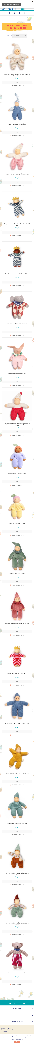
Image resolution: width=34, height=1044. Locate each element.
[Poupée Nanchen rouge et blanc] (17, 406)
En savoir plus (19, 1040)
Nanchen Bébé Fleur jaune (17, 523)
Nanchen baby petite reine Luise (17, 673)
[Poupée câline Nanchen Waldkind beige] (17, 856)
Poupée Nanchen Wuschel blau (17, 124)
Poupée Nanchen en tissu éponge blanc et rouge (17, 424)
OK (17, 1042)
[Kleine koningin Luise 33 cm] (17, 656)
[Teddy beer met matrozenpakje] (17, 956)
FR (22, 9)
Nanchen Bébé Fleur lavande (17, 473)
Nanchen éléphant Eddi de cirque (17, 324)
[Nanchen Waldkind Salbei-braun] (17, 906)
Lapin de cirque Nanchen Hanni (17, 374)
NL (18, 9)
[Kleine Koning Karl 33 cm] (17, 207)
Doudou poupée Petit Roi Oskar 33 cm (17, 274)
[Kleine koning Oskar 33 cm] (17, 257)
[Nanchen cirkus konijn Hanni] (17, 356)
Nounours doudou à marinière (17, 973)
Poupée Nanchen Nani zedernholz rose (17, 623)
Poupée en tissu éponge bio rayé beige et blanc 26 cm (17, 75)
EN (26, 9)
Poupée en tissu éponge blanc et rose (17, 174)
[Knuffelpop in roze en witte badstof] (17, 157)
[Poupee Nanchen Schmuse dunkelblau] (17, 706)
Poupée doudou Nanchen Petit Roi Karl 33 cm (17, 225)
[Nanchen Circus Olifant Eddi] (17, 306)
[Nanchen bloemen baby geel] (17, 506)
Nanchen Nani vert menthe (17, 573)
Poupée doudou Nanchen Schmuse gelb (17, 773)
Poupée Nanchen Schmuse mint (17, 823)
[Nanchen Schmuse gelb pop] (17, 756)
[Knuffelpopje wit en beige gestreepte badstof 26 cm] (17, 57)
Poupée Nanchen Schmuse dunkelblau (17, 723)
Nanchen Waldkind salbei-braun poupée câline (17, 924)
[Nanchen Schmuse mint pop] (17, 806)
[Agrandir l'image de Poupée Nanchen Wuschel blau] (17, 107)
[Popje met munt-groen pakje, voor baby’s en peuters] (17, 556)
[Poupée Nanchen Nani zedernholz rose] (17, 606)
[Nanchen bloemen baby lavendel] (17, 456)
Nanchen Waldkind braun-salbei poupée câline (17, 874)
